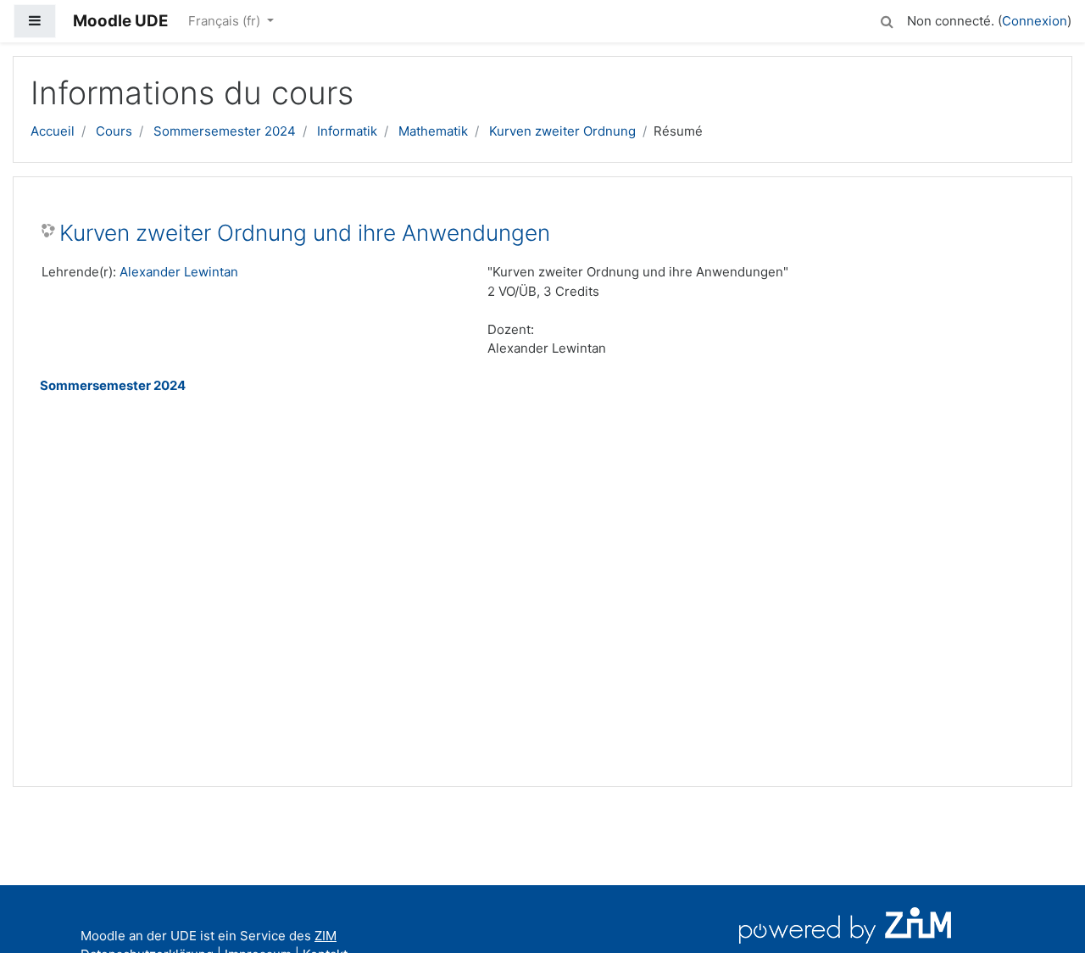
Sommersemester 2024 (224, 131)
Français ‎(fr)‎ (226, 21)
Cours (114, 131)
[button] (886, 19)
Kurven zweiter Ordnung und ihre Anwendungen (304, 233)
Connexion (1034, 21)
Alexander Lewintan (179, 272)
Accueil (53, 131)
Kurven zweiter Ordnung (562, 131)
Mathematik (433, 131)
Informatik (347, 131)
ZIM (325, 936)
